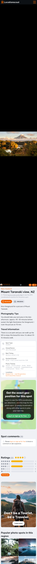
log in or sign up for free (15, 295)
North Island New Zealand (13, 375)
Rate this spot (5, 474)
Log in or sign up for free (17, 416)
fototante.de (6, 284)
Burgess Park (9, 374)
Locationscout (10, 2)
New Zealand (6, 289)
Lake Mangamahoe (20, 374)
